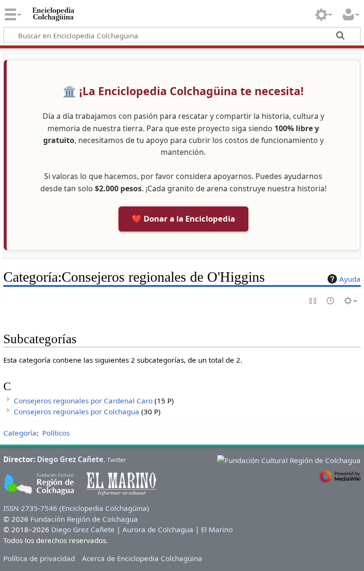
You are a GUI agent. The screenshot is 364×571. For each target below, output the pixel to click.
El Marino (217, 529)
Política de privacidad (39, 558)
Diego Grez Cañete (70, 459)
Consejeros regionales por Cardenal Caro (83, 400)
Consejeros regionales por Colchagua (76, 411)
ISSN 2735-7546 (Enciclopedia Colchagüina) (76, 508)
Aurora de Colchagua (157, 529)
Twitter (116, 460)
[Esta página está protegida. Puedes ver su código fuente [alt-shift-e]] (313, 301)
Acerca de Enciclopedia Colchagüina (142, 558)
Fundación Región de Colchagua (84, 519)
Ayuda (350, 279)
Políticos (56, 432)
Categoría (19, 432)
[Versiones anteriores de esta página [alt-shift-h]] (331, 301)
